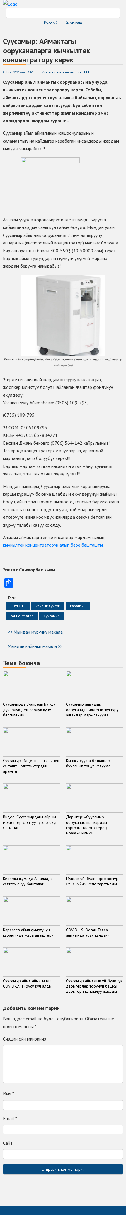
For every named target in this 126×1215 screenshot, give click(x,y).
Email (10, 1118)
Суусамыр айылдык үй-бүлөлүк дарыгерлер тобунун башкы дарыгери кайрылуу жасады (94, 986)
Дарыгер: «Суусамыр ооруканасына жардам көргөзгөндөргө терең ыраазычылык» (86, 825)
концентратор (21, 616)
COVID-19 (17, 606)
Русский (51, 22)
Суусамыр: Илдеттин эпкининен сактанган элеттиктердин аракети (31, 766)
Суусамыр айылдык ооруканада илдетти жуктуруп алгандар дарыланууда (93, 709)
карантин (78, 606)
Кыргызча (73, 22)
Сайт (8, 1143)
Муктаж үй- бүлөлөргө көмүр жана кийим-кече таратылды (92, 881)
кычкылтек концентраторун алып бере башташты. (53, 545)
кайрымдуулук (48, 606)
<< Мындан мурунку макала (35, 632)
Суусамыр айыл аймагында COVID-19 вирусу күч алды (27, 983)
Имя (8, 1093)
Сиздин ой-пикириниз (24, 1039)
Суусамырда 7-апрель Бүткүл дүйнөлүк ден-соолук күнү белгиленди (29, 709)
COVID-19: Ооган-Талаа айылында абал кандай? (88, 932)
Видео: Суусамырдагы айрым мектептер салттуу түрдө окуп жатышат (30, 822)
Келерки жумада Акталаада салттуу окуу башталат (28, 881)
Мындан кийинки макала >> (35, 646)
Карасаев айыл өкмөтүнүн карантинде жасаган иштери (28, 932)
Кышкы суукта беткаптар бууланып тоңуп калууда (88, 763)
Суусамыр (52, 616)
